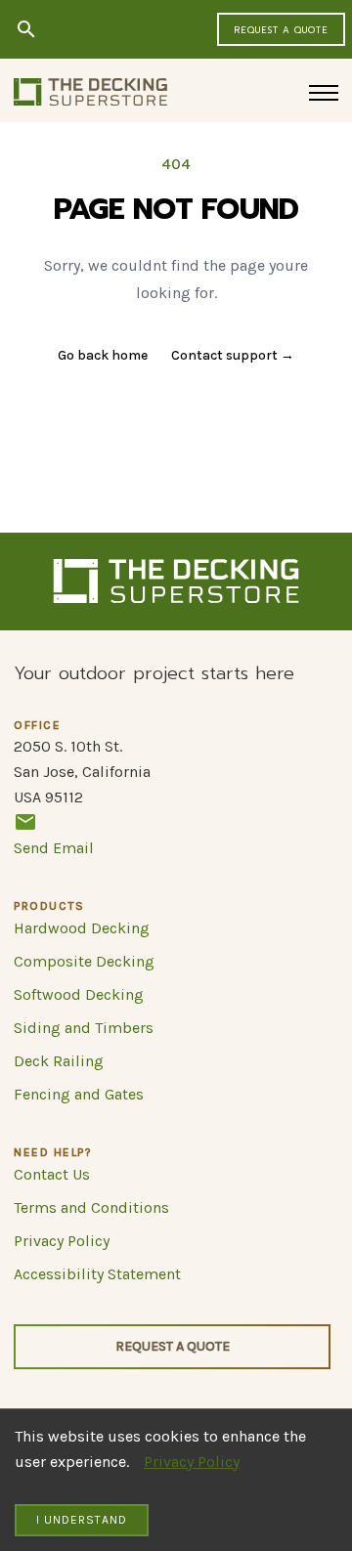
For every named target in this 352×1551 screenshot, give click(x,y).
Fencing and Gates (79, 1094)
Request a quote (281, 30)
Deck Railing (59, 1061)
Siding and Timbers (84, 1027)
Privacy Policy (192, 1461)
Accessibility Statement (97, 1274)
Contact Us (52, 1174)
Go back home (103, 355)
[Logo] (90, 92)
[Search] (26, 29)
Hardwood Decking (82, 928)
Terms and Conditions (91, 1207)
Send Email (54, 848)
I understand (81, 1520)
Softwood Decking (79, 994)
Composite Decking (84, 961)
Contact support (232, 355)
